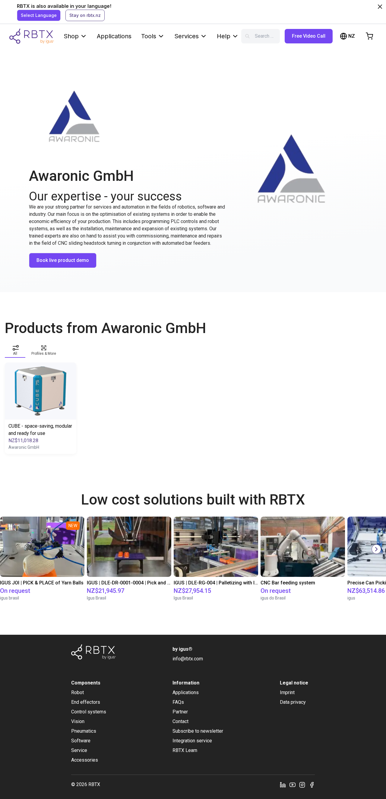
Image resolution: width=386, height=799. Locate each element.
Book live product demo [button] (62, 260)
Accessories (84, 760)
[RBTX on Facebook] (312, 784)
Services (186, 36)
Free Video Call (308, 36)
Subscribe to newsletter (197, 731)
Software (80, 741)
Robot (77, 692)
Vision (77, 721)
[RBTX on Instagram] (302, 784)
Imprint (287, 692)
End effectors (85, 702)
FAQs (178, 702)
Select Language (39, 15)
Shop (71, 36)
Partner (180, 712)
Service (79, 750)
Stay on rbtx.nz (85, 15)
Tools (148, 36)
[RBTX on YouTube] (293, 784)
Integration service (192, 741)
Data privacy (293, 702)
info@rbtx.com (187, 659)
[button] (15, 349)
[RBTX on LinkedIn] (283, 784)
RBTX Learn (184, 750)
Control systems (88, 712)
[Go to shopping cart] (369, 36)
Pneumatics (83, 731)
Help (223, 36)
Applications (114, 36)
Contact (180, 721)
